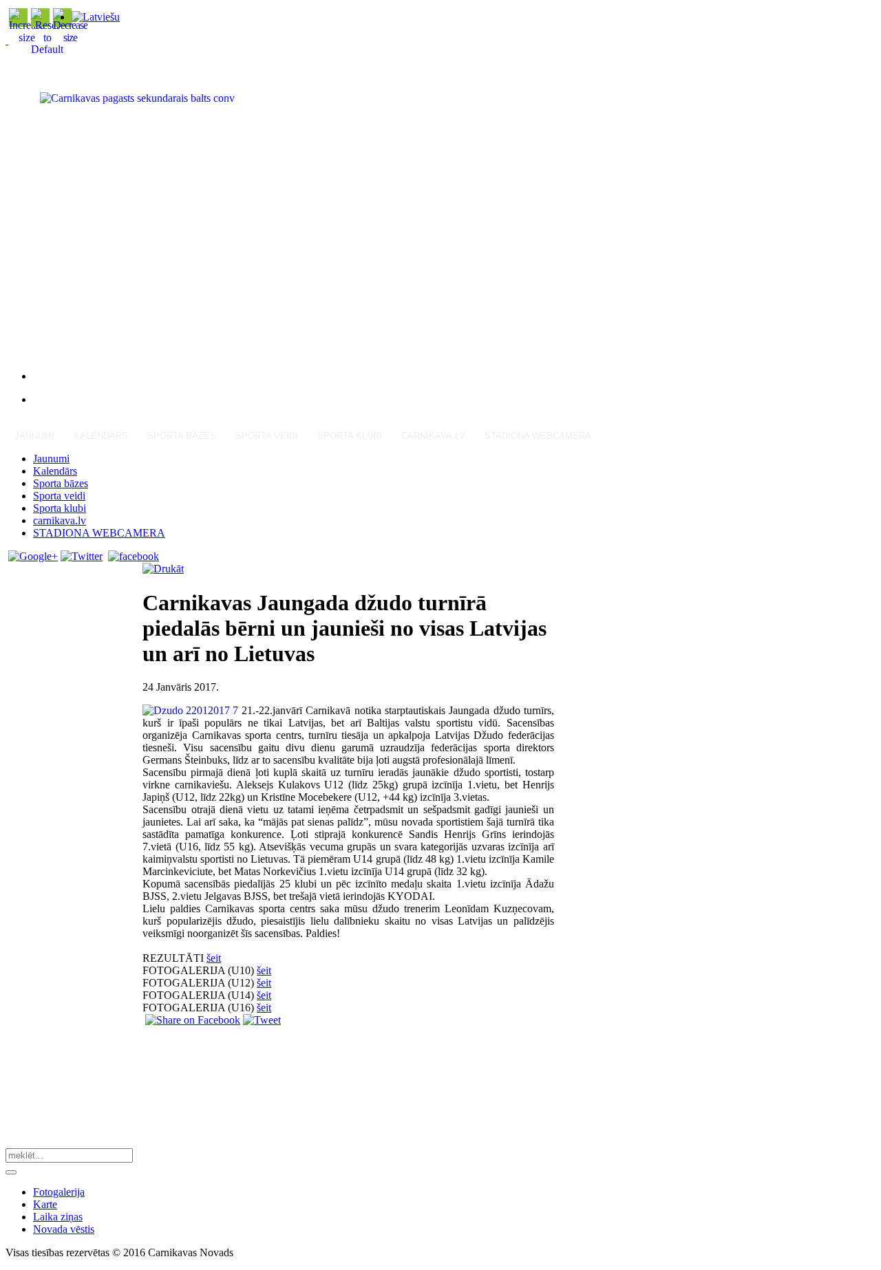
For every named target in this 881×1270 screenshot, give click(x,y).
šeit (213, 958)
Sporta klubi (349, 436)
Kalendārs (101, 436)
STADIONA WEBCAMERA (538, 436)
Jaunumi (34, 436)
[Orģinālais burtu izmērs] (47, 49)
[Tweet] (262, 1020)
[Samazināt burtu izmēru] (70, 37)
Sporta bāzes (181, 436)
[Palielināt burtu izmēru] (27, 37)
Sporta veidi (266, 436)
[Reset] (11, 1172)
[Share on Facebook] (192, 1020)
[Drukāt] (163, 568)
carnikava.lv (433, 436)
